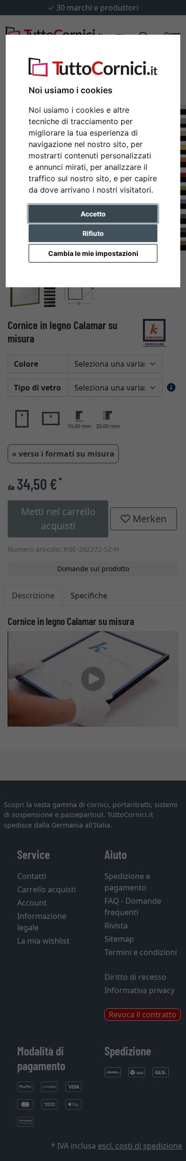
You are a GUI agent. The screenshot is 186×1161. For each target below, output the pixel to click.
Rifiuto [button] (93, 233)
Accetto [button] (93, 214)
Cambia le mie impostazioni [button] (93, 253)
